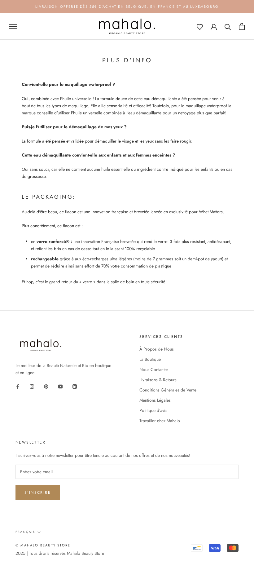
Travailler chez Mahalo (159, 421)
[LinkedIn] (74, 386)
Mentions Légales (155, 400)
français (25, 531)
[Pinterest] (46, 386)
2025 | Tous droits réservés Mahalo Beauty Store (59, 553)
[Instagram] (32, 386)
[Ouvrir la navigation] (13, 26)
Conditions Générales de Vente (167, 390)
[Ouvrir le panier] (242, 26)
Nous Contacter (153, 369)
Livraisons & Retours (158, 380)
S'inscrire (37, 492)
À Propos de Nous (156, 349)
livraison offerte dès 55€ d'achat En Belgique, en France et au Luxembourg (127, 6)
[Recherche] (228, 26)
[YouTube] (60, 386)
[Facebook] (17, 386)
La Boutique (150, 359)
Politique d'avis (153, 410)
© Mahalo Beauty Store (42, 545)
